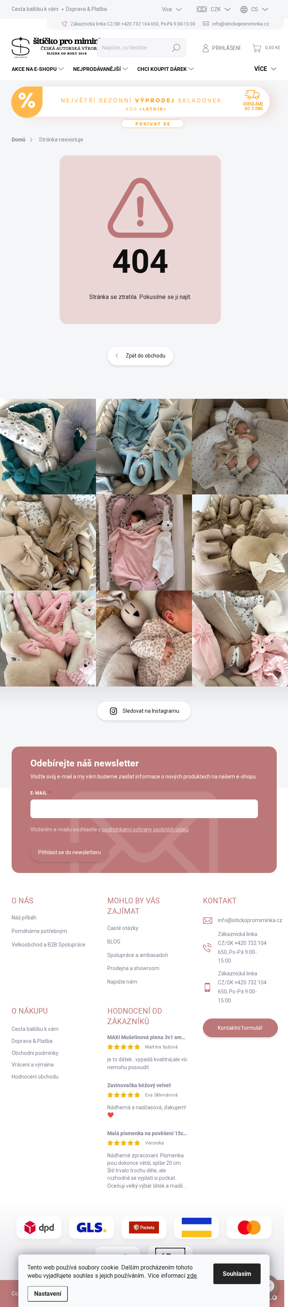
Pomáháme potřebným (39, 931)
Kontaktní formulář (240, 1028)
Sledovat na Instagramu (151, 711)
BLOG (113, 942)
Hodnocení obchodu (35, 1077)
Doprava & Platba (86, 9)
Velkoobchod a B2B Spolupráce (49, 945)
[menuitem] (39, 69)
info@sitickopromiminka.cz (250, 920)
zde (192, 1275)
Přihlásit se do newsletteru (69, 852)
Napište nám (122, 982)
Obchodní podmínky (35, 1053)
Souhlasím (237, 1273)
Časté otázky (122, 928)
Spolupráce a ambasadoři (137, 955)
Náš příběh (24, 918)
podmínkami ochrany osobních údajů (145, 829)
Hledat (176, 48)
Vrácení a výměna (33, 1065)
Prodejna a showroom (133, 968)
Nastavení (47, 1293)
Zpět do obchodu (145, 356)
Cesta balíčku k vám (35, 9)
